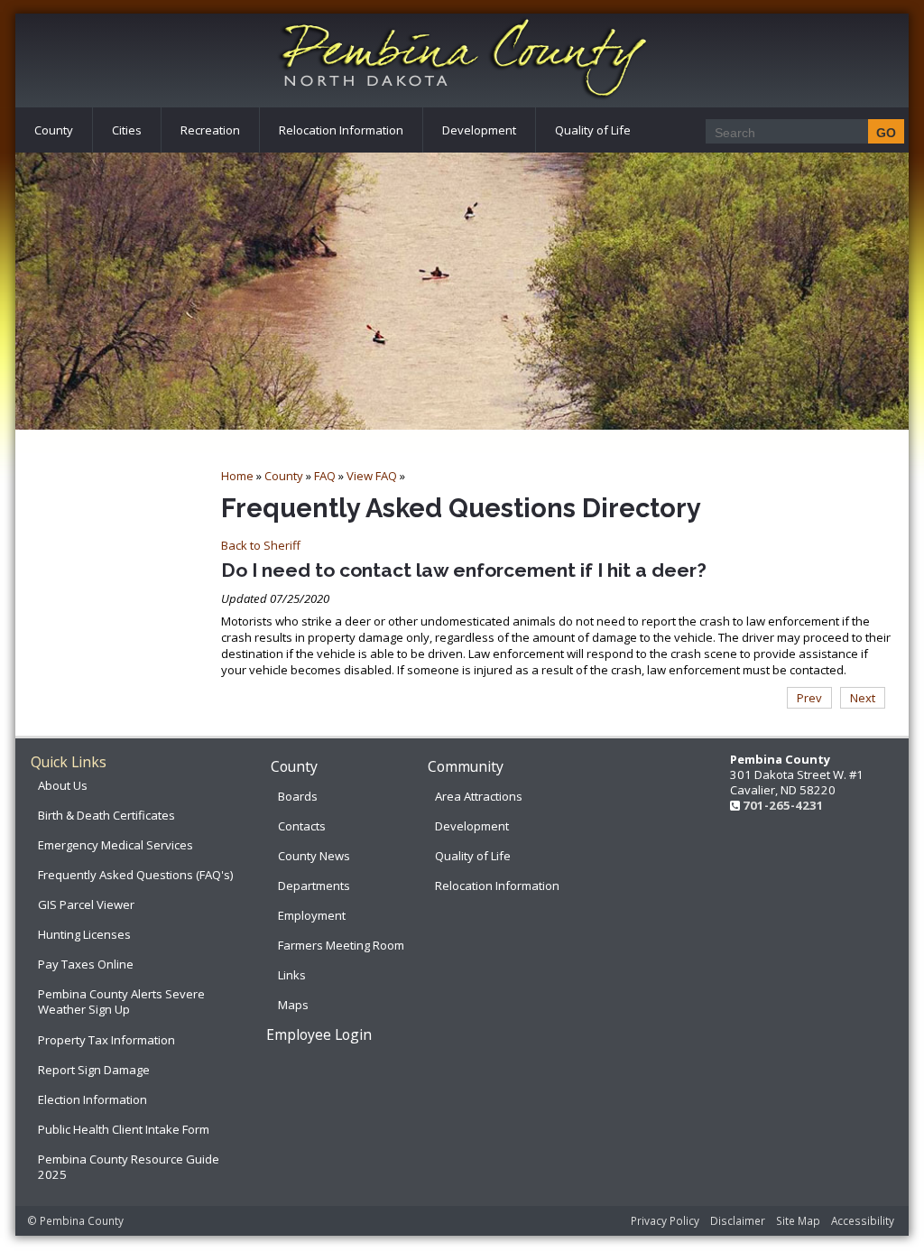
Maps (293, 1005)
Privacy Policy (665, 1220)
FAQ (325, 476)
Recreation (210, 130)
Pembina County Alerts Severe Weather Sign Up (121, 1001)
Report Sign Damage (94, 1070)
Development (479, 130)
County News (314, 856)
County (53, 130)
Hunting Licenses (84, 934)
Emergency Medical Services (115, 845)
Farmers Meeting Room (341, 945)
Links (292, 975)
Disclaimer (737, 1220)
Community (466, 766)
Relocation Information (341, 130)
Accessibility (862, 1220)
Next (862, 698)
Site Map (798, 1220)
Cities (127, 130)
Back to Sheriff (260, 545)
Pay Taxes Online (86, 964)
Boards (298, 796)
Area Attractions (478, 796)
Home (237, 476)
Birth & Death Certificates (106, 815)
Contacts (302, 826)
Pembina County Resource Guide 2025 (128, 1166)
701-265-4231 (783, 805)
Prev (809, 698)
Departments (314, 885)
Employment (312, 915)
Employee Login (319, 1034)
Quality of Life (593, 130)
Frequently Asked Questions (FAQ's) (135, 875)
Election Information (92, 1099)
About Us (63, 785)
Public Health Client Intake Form (123, 1129)
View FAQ (371, 476)
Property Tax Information (106, 1040)
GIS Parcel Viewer (86, 904)
